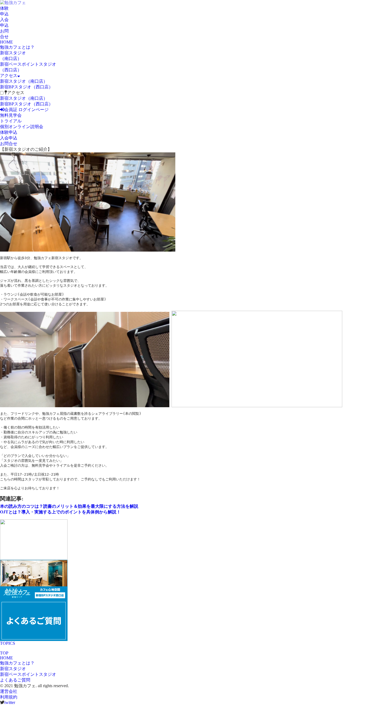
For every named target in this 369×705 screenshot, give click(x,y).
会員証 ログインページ (26, 109)
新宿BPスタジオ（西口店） (26, 87)
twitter (9, 702)
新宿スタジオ (13, 668)
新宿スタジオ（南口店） (24, 81)
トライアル (11, 121)
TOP (4, 653)
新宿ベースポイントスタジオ (28, 674)
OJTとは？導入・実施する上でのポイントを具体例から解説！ (60, 512)
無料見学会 (11, 115)
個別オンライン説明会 (21, 126)
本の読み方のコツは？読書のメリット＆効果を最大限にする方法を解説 (69, 506)
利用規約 (8, 697)
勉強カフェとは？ (17, 47)
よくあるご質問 (15, 680)
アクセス (8, 75)
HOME (6, 42)
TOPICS (7, 643)
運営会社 (8, 691)
